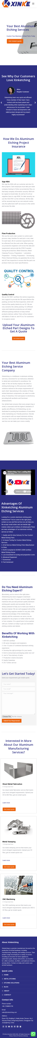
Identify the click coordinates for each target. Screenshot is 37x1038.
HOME (6, 975)
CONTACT (7, 995)
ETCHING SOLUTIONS (11, 983)
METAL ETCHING (10, 979)
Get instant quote (15, 41)
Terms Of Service (17, 1036)
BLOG (6, 987)
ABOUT (6, 991)
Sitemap (25, 1036)
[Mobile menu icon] (33, 4)
